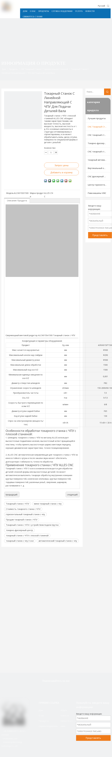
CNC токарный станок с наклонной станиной (99, 135)
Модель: (10, 193)
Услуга (64, 710)
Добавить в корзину (61, 172)
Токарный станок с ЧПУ (17, 503)
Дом (41, 710)
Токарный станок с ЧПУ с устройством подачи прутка (32, 524)
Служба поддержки (48, 726)
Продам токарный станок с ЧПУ (21, 519)
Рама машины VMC (97, 193)
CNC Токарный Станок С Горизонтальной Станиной (99, 126)
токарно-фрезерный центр (19, 530)
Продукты (44, 720)
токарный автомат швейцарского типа (99, 159)
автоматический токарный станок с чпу (58, 540)
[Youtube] (68, 688)
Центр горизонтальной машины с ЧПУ (99, 184)
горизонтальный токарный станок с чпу (25, 514)
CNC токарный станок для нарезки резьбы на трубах (99, 151)
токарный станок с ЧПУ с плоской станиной (27, 535)
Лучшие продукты (97, 118)
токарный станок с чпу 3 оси (20, 540)
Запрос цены (61, 165)
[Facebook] (51, 688)
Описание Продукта (17, 200)
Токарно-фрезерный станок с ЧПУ (99, 143)
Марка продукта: (37, 195)
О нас (41, 715)
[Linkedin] (60, 688)
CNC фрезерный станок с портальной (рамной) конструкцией (99, 176)
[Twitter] (43, 688)
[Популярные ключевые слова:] (108, 6)
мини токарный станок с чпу (48, 503)
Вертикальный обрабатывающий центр (99, 168)
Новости (65, 715)
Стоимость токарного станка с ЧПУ (23, 509)
